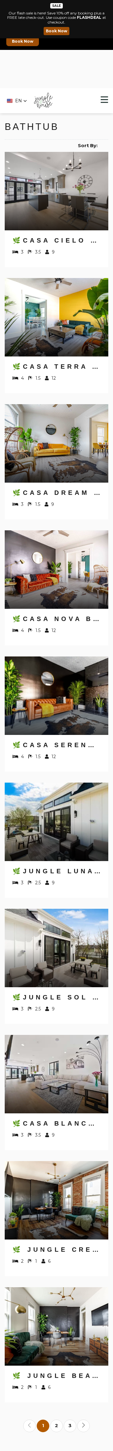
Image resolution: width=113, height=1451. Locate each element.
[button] (17, 101)
